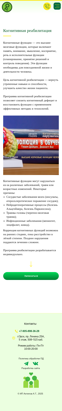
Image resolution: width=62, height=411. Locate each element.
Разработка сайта (30, 368)
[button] (31, 276)
